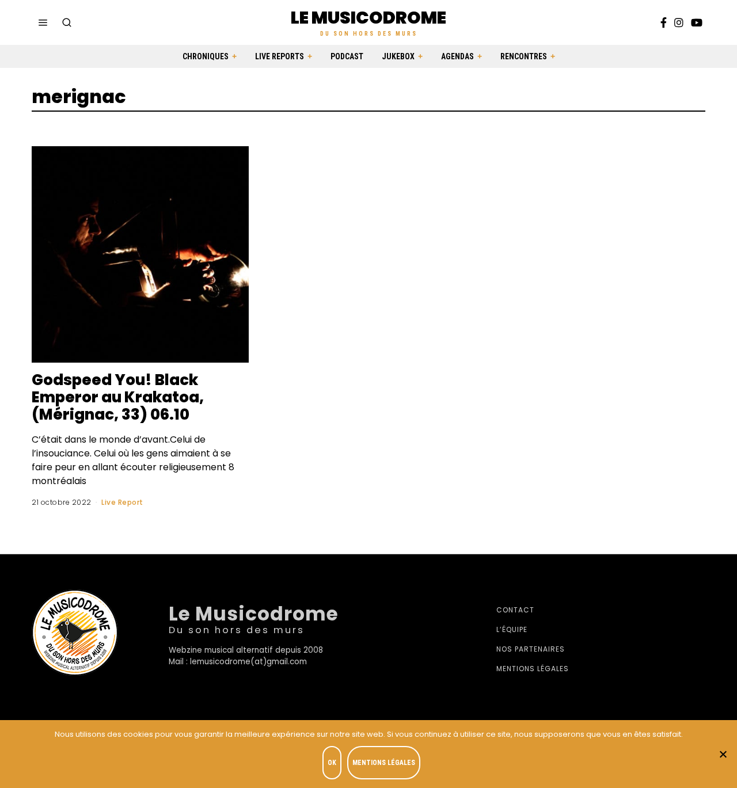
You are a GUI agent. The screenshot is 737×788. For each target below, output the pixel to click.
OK (332, 763)
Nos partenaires (530, 649)
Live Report (122, 502)
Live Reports (279, 56)
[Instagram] (678, 22)
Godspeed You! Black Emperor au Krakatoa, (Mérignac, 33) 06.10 (118, 397)
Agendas (457, 56)
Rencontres (523, 56)
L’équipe (511, 629)
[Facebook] (664, 22)
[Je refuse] (722, 754)
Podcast (346, 56)
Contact (515, 610)
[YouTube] (696, 22)
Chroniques (206, 56)
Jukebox (398, 56)
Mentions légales (532, 668)
